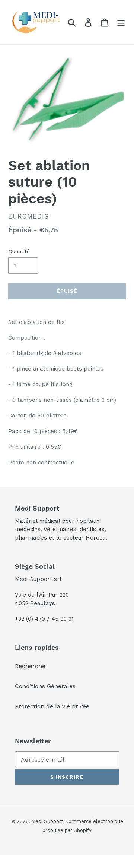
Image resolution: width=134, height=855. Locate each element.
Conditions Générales (45, 686)
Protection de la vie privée (52, 706)
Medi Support (47, 821)
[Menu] (121, 22)
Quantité (19, 251)
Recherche (30, 666)
